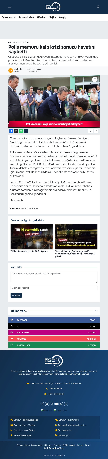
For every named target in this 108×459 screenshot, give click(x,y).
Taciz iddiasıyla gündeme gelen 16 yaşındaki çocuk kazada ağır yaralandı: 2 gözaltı (75, 254)
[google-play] (60, 410)
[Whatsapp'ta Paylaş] (21, 131)
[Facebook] (42, 404)
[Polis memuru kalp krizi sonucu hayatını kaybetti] (54, 101)
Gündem (41, 17)
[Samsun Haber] (53, 7)
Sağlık (52, 17)
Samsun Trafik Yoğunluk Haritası (72, 425)
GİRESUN (25, 42)
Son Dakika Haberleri (22, 435)
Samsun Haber (26, 17)
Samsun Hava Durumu (69, 419)
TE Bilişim (61, 455)
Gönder (16, 295)
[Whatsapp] (61, 404)
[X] (47, 404)
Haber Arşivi (63, 435)
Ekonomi (57, 445)
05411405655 (56, 388)
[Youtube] (56, 404)
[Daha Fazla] (26, 131)
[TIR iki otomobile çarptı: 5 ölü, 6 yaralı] (32, 236)
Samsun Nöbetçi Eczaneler (26, 419)
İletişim (80, 445)
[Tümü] (96, 310)
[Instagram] (52, 404)
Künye (87, 445)
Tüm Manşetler (65, 430)
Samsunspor (8, 17)
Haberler (12, 42)
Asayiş (62, 17)
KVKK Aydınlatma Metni (54, 448)
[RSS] (66, 404)
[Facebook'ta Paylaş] (11, 131)
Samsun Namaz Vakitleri (24, 425)
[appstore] (46, 410)
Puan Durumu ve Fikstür (24, 430)
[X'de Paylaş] (16, 131)
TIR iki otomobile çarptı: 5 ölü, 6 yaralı (29, 251)
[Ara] (98, 7)
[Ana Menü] (9, 6)
